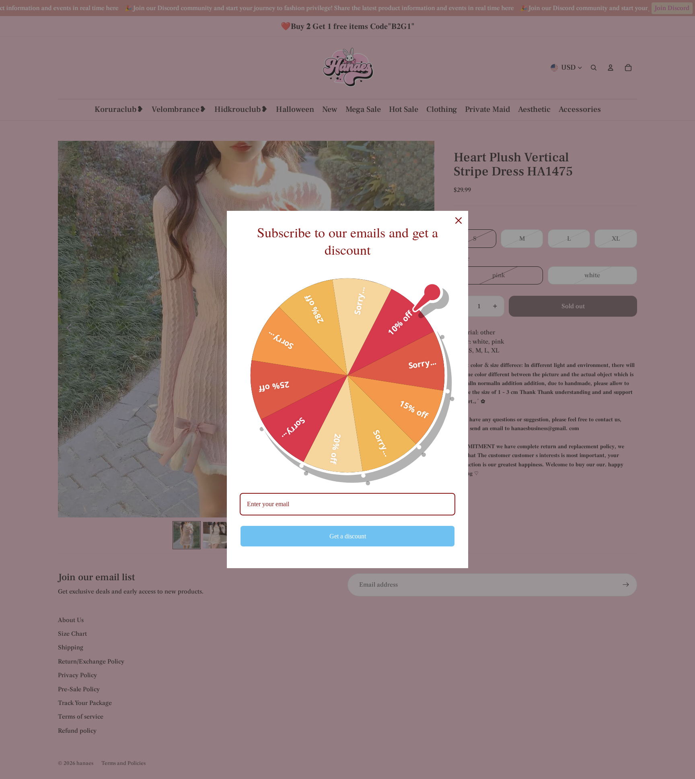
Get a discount (347, 536)
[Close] (458, 220)
